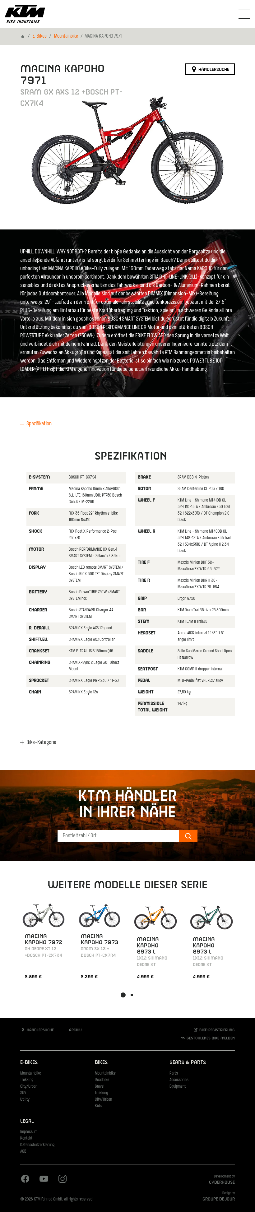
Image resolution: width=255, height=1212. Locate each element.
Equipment (177, 1086)
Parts (173, 1073)
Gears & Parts (187, 1063)
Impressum (28, 1132)
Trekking (26, 1080)
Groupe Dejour (218, 1199)
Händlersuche (213, 69)
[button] (123, 995)
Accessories (178, 1080)
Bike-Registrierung (216, 1030)
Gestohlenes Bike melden (210, 1038)
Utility (25, 1099)
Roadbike (102, 1080)
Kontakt (26, 1138)
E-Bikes (40, 36)
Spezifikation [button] (39, 424)
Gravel (99, 1086)
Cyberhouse (222, 1182)
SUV (23, 1093)
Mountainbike (66, 36)
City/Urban (28, 1086)
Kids (98, 1106)
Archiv (75, 1030)
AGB (23, 1151)
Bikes (101, 1063)
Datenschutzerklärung (37, 1145)
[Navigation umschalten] (244, 14)
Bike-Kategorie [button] (41, 743)
